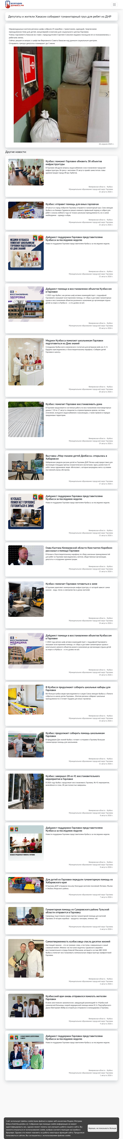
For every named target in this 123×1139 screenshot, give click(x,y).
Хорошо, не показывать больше (102, 1128)
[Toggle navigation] (114, 4)
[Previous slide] (16, 94)
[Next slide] (106, 94)
